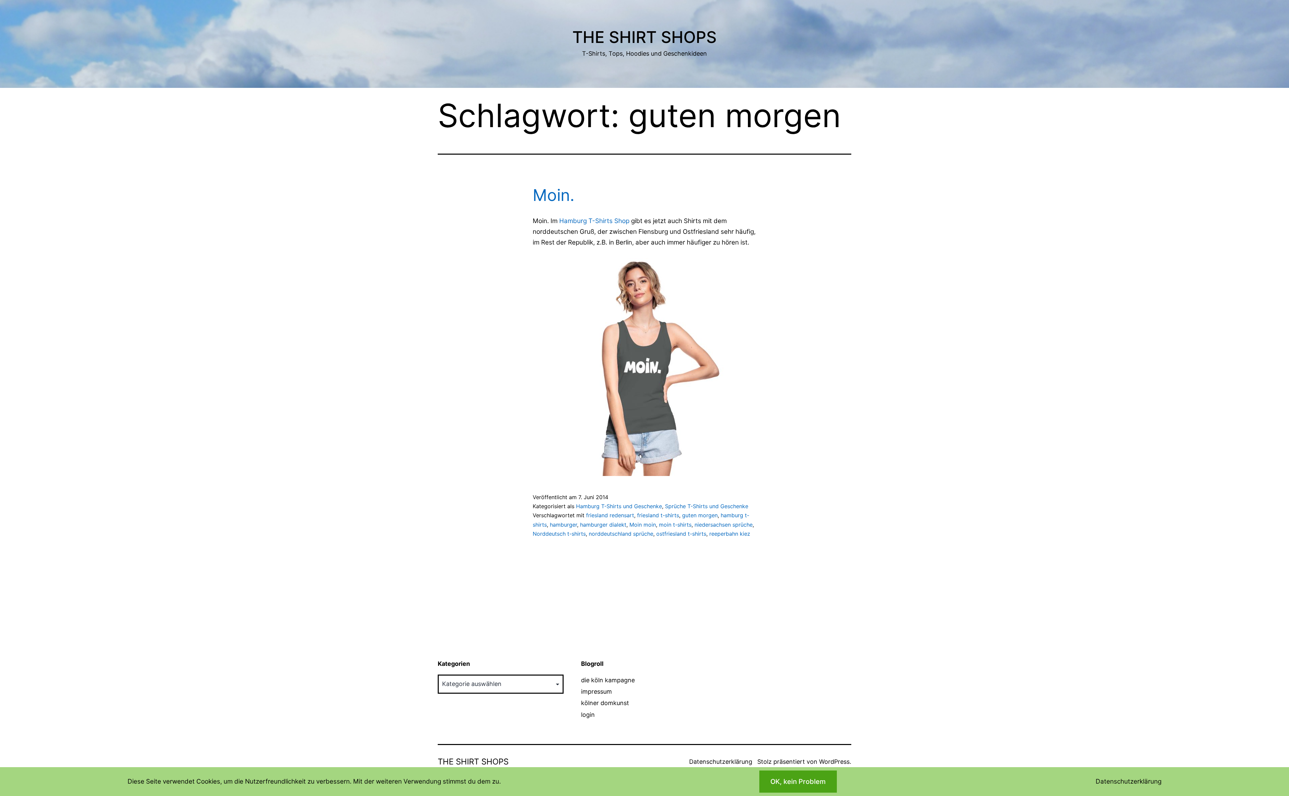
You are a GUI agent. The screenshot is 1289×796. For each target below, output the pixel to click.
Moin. (553, 195)
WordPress (834, 761)
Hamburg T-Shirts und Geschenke (619, 506)
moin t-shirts (675, 524)
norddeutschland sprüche (621, 533)
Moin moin (642, 524)
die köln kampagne (608, 680)
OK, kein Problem (798, 782)
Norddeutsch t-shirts (559, 533)
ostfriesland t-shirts (681, 533)
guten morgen (700, 515)
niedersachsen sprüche (724, 524)
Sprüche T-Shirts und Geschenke (706, 506)
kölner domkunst (605, 702)
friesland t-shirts (658, 515)
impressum (596, 691)
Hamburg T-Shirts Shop (594, 221)
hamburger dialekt (603, 524)
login (588, 714)
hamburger (563, 524)
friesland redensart (610, 515)
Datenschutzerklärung (720, 761)
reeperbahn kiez (729, 533)
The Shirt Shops (644, 37)
